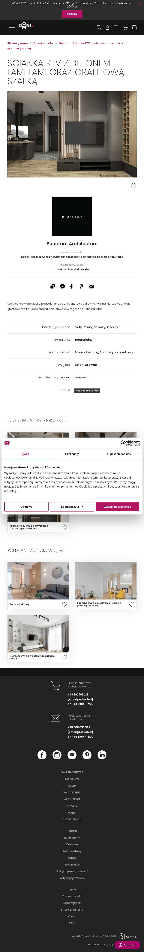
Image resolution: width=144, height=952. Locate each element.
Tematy (72, 806)
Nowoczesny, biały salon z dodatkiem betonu (32, 657)
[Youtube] (72, 758)
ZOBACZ (72, 14)
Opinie (72, 889)
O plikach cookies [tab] (119, 453)
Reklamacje (72, 864)
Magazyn (72, 779)
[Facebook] (42, 758)
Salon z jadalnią (19, 604)
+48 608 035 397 (79, 727)
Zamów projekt (72, 896)
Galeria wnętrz (72, 772)
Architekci (72, 799)
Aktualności (72, 819)
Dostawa (72, 844)
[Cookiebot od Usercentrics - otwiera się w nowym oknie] (123, 443)
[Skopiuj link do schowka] (53, 287)
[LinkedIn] (102, 758)
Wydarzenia (72, 792)
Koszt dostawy (72, 851)
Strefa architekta (72, 910)
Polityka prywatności (72, 878)
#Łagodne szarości (87, 390)
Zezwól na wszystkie (117, 506)
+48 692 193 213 (78, 694)
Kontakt (72, 831)
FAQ (72, 923)
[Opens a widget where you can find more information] (127, 945)
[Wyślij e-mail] (91, 287)
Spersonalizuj (70, 506)
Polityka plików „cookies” (72, 871)
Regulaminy (72, 837)
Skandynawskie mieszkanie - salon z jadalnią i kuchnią (99, 604)
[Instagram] (57, 758)
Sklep (72, 786)
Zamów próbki (72, 903)
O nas (72, 916)
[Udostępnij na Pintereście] (82, 287)
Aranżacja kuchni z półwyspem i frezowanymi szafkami (29, 527)
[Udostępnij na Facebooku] (72, 287)
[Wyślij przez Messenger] (62, 287)
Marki (72, 813)
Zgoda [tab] (25, 453)
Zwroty (72, 858)
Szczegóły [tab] (72, 453)
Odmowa (26, 506)
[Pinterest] (87, 758)
